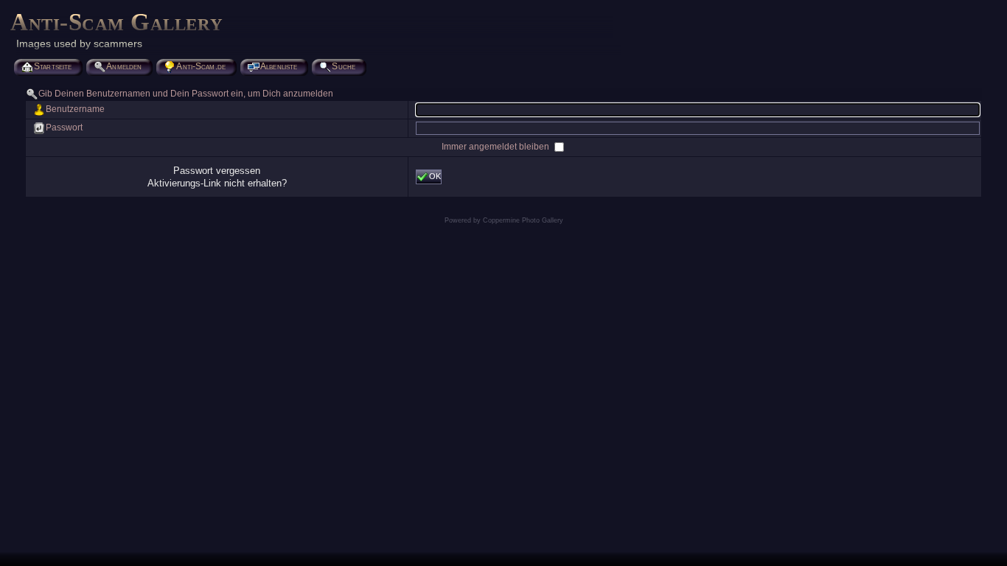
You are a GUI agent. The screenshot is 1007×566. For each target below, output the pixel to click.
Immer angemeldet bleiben (496, 147)
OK (435, 176)
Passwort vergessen (216, 170)
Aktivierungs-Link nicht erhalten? (217, 183)
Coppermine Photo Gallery (523, 220)
